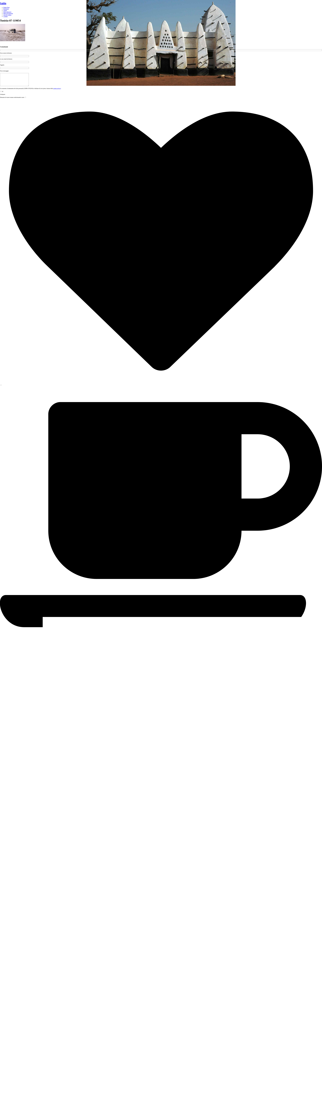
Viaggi (5, 10)
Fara (16, 1085)
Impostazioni (14, 1096)
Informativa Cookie (16, 1084)
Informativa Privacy (5, 1084)
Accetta (2, 1096)
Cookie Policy (7, 1081)
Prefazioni (6, 9)
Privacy (5, 1079)
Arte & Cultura (7, 15)
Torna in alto (31, 1085)
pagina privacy (57, 88)
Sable (3, 3)
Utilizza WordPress (5, 1085)
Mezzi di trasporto (8, 13)
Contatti (5, 16)
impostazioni (51, 1091)
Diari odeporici (7, 12)
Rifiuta (7, 1096)
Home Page (6, 7)
